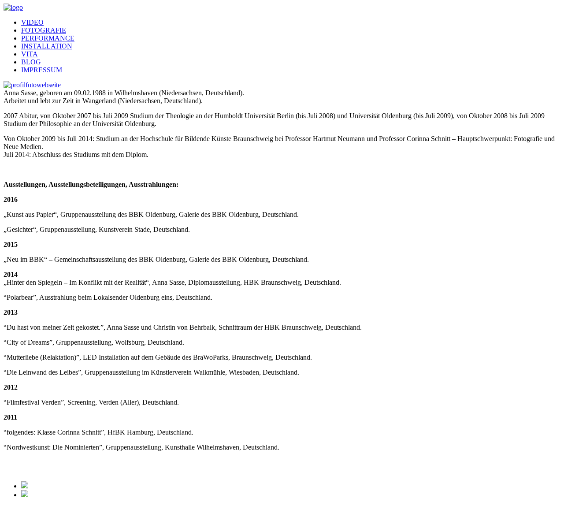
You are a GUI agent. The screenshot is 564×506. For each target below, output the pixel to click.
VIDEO (32, 22)
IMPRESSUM (41, 70)
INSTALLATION (46, 46)
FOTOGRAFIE (43, 30)
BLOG (31, 62)
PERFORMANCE (47, 38)
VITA (29, 54)
